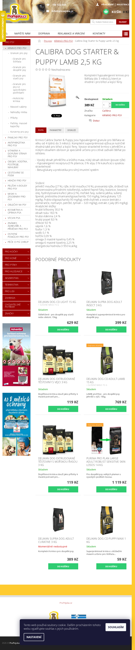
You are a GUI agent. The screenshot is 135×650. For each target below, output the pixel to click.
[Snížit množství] (109, 106)
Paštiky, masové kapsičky (18, 125)
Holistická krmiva (18, 100)
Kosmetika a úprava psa (15, 211)
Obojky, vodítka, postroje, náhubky (17, 164)
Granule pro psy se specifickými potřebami (19, 88)
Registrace (123, 4)
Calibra (106, 110)
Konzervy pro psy (19, 131)
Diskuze (72, 130)
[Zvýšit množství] (109, 103)
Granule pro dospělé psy (19, 69)
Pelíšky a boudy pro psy (17, 187)
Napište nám (22, 33)
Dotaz (96, 120)
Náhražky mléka (18, 112)
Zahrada (10, 297)
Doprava (44, 33)
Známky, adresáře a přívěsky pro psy (18, 225)
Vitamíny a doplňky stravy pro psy (17, 153)
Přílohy (13, 117)
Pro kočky (11, 251)
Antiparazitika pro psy (16, 144)
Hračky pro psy (17, 180)
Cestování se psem (16, 174)
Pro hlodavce (13, 271)
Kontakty (99, 33)
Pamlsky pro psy (18, 137)
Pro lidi (10, 291)
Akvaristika (12, 278)
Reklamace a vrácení (71, 33)
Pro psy (9, 42)
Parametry (56, 130)
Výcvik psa (14, 217)
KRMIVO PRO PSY (17, 48)
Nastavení (34, 637)
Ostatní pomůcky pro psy (18, 235)
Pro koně (11, 258)
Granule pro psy (18, 53)
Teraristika (11, 284)
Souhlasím (116, 627)
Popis (41, 130)
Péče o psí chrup (18, 241)
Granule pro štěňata (19, 60)
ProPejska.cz (66, 603)
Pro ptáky (11, 264)
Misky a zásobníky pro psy (17, 196)
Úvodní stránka (6, 33)
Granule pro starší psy (19, 77)
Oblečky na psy (17, 204)
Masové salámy (18, 106)
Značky (9, 313)
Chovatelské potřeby (13, 305)
